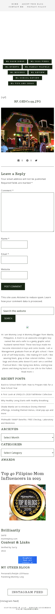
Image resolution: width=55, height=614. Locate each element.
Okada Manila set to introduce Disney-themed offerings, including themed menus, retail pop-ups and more (27, 410)
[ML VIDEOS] (42, 83)
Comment (7, 190)
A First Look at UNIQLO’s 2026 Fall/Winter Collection (26, 394)
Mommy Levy (27, 34)
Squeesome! (31, 609)
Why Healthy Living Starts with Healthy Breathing (24, 400)
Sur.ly (14, 547)
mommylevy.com (9, 538)
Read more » (27, 371)
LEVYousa (23, 573)
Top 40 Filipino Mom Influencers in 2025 (22, 476)
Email (5, 254)
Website (5, 269)
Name (5, 238)
